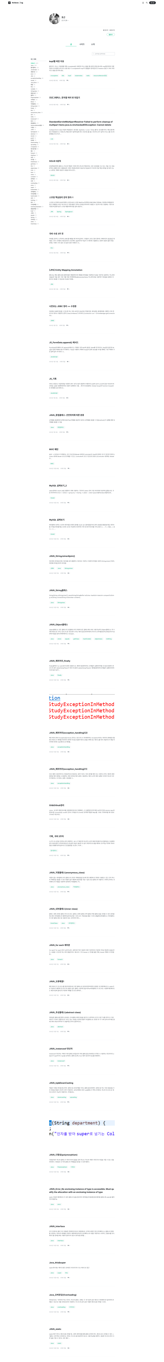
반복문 (32, 140)
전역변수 (33, 179)
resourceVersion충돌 (36, 125)
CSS (32, 170)
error (32, 74)
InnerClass (34, 223)
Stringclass (34, 91)
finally (32, 108)
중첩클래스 (33, 123)
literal (32, 101)
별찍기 (32, 95)
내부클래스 (33, 191)
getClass (33, 164)
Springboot (34, 131)
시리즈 (82, 44)
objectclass (34, 168)
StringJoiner (34, 106)
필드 (32, 151)
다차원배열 (33, 204)
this (32, 166)
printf (32, 138)
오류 (32, 181)
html (32, 172)
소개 (93, 44)
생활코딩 (33, 72)
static (32, 221)
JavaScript (34, 69)
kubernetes (34, 189)
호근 (63, 17)
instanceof (34, 119)
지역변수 (33, 99)
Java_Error (34, 82)
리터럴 (32, 159)
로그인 (152, 3)
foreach (33, 153)
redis (32, 116)
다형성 (32, 127)
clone (32, 174)
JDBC (32, 213)
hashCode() (34, 196)
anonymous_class (35, 112)
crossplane (34, 146)
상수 (32, 114)
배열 (32, 84)
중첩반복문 (33, 208)
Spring (32, 217)
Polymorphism (35, 97)
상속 (32, 198)
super (32, 187)
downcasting (34, 142)
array (32, 185)
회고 (32, 86)
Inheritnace (34, 161)
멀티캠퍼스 (33, 67)
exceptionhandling (36, 78)
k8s (32, 110)
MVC (32, 121)
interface (33, 155)
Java (32, 65)
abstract (33, 134)
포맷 (32, 157)
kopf (32, 211)
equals (32, 215)
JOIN (32, 129)
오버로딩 (33, 219)
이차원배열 (33, 194)
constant (33, 176)
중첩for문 (33, 93)
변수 (32, 202)
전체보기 (33, 63)
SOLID (32, 136)
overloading (34, 183)
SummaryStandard (36, 206)
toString (33, 200)
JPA (32, 76)
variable (33, 89)
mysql (32, 80)
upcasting (33, 144)
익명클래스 (33, 104)
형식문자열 (33, 149)
